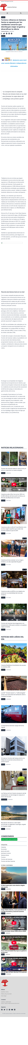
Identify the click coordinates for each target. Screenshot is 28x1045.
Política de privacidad (6, 993)
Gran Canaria (4, 799)
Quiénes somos (5, 991)
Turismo (3, 857)
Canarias (3, 17)
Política (2, 954)
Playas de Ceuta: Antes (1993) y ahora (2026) (13, 931)
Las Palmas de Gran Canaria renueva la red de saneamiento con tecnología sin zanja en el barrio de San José (13, 794)
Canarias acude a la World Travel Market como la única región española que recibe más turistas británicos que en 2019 (13, 528)
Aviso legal (3, 996)
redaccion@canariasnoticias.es (11, 1003)
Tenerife (3, 764)
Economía (4, 849)
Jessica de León (5, 851)
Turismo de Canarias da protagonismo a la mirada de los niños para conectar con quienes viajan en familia (14, 625)
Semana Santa (5, 855)
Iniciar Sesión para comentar (9, 839)
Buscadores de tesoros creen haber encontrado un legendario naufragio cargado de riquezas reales (13, 824)
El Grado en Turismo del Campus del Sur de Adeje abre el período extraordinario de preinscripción (13, 759)
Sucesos (3, 829)
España (2, 933)
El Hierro (3, 889)
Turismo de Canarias (6, 859)
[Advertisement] (14, 82)
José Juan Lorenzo (6, 853)
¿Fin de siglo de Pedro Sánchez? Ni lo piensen (14, 972)
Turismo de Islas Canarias (8, 861)
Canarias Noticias (5, 31)
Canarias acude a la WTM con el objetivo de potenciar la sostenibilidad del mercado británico (13, 593)
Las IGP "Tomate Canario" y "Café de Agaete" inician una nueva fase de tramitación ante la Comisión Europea (13, 694)
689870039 (8, 1002)
